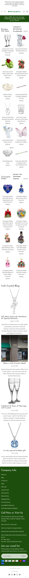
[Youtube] (14, 575)
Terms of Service (5, 502)
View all (25, 31)
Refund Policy (5, 496)
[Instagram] (12, 575)
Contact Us (4, 481)
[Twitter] (17, 575)
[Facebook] (9, 575)
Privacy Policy (5, 493)
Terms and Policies (14, 571)
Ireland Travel (5, 490)
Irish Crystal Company (16, 568)
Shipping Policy (5, 499)
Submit (24, 556)
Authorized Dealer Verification (9, 508)
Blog (2, 477)
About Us (3, 474)
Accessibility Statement (7, 505)
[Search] (5, 11)
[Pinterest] (20, 575)
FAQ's (2, 484)
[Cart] (27, 11)
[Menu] (1, 11)
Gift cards (3, 487)
